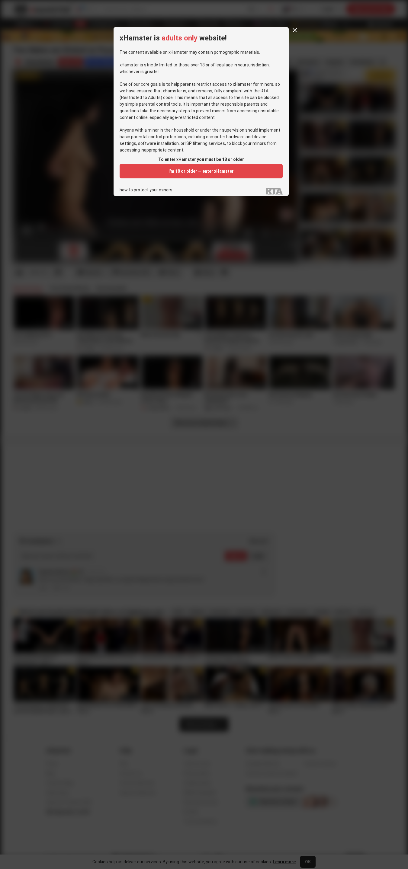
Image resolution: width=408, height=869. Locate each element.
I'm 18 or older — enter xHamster (201, 171)
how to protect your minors (146, 190)
